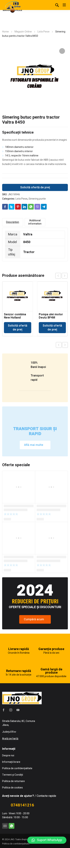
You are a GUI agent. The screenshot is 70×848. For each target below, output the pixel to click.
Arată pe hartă (10, 738)
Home (5, 32)
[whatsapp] (11, 826)
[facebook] (3, 710)
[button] (46, 840)
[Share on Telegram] (44, 207)
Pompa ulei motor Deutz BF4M (51, 316)
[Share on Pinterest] (18, 207)
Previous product (59, 345)
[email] (5, 826)
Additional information (34, 222)
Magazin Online (23, 32)
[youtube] (18, 710)
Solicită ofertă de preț (35, 187)
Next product (65, 345)
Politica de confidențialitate (15, 843)
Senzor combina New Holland (15, 316)
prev (58, 276)
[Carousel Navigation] (61, 276)
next (64, 276)
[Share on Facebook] (5, 207)
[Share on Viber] (37, 207)
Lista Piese (44, 32)
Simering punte (37, 199)
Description (12, 222)
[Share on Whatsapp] (31, 207)
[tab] (12, 222)
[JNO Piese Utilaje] (13, 6)
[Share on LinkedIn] (24, 207)
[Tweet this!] (11, 207)
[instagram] (11, 710)
